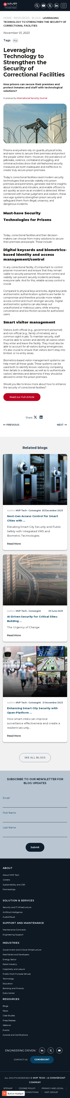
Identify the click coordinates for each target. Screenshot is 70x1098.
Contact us (20, 1059)
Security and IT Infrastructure (17, 907)
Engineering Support (13, 934)
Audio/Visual (9, 917)
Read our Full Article (22, 397)
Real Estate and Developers (16, 954)
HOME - (8, 18)
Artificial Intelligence (12, 912)
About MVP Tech (11, 875)
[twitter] (36, 417)
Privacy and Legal (53, 1088)
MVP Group (51, 1092)
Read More (14, 543)
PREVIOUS (12, 424)
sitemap (8, 1088)
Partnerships (9, 889)
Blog (15, 40)
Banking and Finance (13, 988)
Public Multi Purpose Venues (17, 974)
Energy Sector (9, 959)
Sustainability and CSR (14, 884)
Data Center (9, 993)
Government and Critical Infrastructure (22, 949)
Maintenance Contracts (14, 929)
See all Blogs (35, 757)
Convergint (41, 1059)
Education (8, 983)
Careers (6, 879)
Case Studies (9, 1015)
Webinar (7, 1025)
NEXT (60, 424)
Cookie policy (27, 1088)
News (5, 1010)
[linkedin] (41, 417)
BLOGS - (37, 18)
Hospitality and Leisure (14, 969)
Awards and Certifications (15, 1035)
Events (6, 1030)
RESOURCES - (23, 18)
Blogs (5, 1006)
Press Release (9, 1020)
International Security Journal (32, 98)
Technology (8, 978)
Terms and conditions (25, 1092)
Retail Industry (10, 964)
